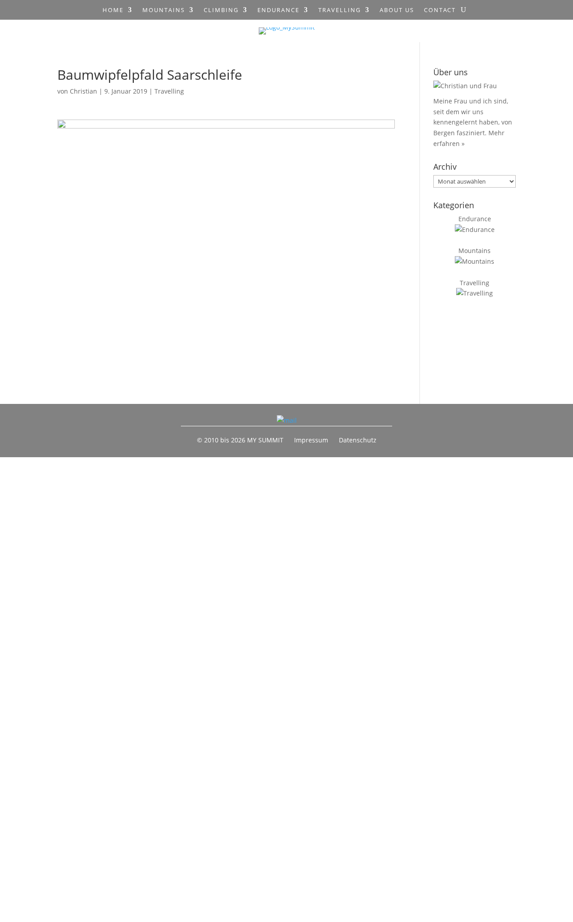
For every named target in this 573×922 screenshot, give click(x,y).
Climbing (221, 10)
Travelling (339, 10)
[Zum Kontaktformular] (287, 420)
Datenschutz (357, 440)
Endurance (278, 10)
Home (113, 10)
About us (397, 10)
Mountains (163, 10)
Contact (440, 10)
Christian (83, 91)
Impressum (311, 440)
